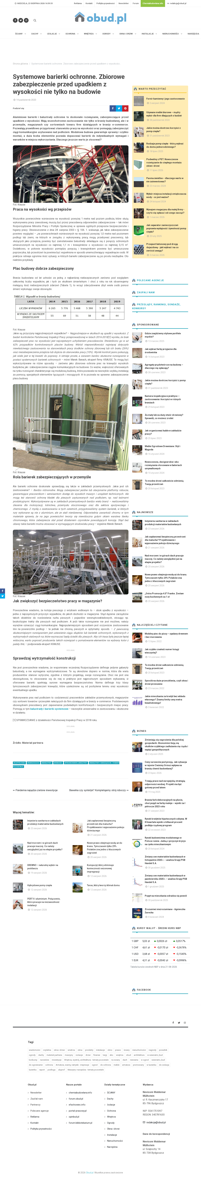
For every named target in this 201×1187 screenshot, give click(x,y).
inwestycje (56, 1060)
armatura (126, 1065)
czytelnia (47, 1050)
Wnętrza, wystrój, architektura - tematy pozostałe (86, 1060)
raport (42, 1070)
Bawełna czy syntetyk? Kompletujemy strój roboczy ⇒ (98, 790)
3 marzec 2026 (157, 255)
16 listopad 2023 (156, 357)
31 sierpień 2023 (156, 811)
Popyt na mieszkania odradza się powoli (166, 896)
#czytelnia (19, 763)
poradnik (163, 1050)
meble (116, 1065)
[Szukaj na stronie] (34, 20)
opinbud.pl (74, 1116)
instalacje (100, 1050)
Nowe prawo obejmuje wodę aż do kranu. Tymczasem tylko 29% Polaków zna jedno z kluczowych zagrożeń (166, 577)
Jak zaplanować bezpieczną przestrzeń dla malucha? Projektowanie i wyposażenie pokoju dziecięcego (165, 540)
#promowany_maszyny (76, 763)
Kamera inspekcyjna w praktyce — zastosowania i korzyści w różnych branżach (163, 399)
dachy (41, 1055)
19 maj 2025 (154, 792)
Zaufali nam (145, 292)
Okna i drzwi (113, 1128)
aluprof (61, 1070)
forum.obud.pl (76, 1098)
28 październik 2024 (160, 120)
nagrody (152, 1050)
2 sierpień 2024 (157, 103)
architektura (139, 1055)
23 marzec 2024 (158, 186)
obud (128, 1055)
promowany (138, 1065)
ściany (127, 1050)
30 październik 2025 (158, 900)
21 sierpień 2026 (98, 835)
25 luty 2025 (156, 236)
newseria (134, 1060)
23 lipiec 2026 (155, 773)
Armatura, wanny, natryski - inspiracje (72, 1065)
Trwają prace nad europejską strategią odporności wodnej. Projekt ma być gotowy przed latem (165, 784)
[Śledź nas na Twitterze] (20, 20)
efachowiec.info (77, 1104)
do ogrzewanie (36, 1065)
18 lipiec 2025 (156, 151)
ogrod (95, 1065)
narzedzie (44, 1060)
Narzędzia (112, 1147)
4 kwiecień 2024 (156, 917)
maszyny (69, 1055)
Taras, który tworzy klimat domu (103, 885)
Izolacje (111, 1104)
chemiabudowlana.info (80, 1092)
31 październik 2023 (160, 135)
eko (111, 1055)
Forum (136, 3)
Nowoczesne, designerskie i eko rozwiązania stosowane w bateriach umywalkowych (163, 465)
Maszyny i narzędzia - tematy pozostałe (86, 1070)
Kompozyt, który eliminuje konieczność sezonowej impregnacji (100, 868)
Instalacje (112, 1134)
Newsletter (124, 3)
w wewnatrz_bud (155, 1055)
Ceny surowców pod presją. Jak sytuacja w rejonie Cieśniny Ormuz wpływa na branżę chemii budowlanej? (166, 765)
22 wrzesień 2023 (157, 830)
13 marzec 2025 (156, 341)
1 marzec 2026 (157, 217)
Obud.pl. (90, 1172)
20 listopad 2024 (156, 848)
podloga (51, 1070)
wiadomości (34, 1050)
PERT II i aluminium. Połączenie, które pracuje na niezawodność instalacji (43, 902)
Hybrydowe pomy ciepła (39, 885)
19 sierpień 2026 (39, 873)
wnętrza (119, 1055)
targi (105, 1055)
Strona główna (20, 63)
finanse (96, 1055)
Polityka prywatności (105, 3)
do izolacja (164, 1065)
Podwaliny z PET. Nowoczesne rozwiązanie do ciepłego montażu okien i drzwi (164, 162)
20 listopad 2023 (156, 488)
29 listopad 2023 (156, 407)
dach (125, 1060)
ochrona (49, 1065)
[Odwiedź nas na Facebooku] (15, 20)
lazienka (32, 1070)
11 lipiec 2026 (156, 170)
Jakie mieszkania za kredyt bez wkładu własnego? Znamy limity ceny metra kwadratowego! (165, 699)
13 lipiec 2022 (155, 641)
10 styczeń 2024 (156, 473)
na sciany (115, 1060)
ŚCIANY (111, 1092)
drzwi (88, 1055)
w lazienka (151, 1065)
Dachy (110, 1098)
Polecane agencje (150, 280)
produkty (89, 1050)
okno (110, 1050)
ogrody (32, 1055)
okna (80, 1050)
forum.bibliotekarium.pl (80, 1122)
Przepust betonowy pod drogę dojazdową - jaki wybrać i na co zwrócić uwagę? (162, 247)
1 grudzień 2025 (156, 886)
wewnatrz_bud (158, 1060)
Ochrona (111, 1110)
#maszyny (47, 763)
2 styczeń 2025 (155, 754)
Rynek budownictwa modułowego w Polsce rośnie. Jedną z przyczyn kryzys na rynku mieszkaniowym (165, 841)
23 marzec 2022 (156, 688)
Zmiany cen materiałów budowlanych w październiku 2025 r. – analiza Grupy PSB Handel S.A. (166, 878)
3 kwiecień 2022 (156, 707)
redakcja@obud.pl (177, 3)
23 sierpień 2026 (39, 828)
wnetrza (71, 1050)
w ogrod (145, 1060)
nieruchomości (139, 1050)
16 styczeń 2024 (156, 454)
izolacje (79, 1055)
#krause (58, 763)
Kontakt (89, 3)
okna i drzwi (59, 1050)
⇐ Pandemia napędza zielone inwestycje (35, 790)
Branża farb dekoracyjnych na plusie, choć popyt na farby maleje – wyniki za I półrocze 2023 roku (165, 803)
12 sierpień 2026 (98, 876)
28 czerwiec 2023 (157, 372)
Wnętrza (111, 1116)
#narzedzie (33, 763)
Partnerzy (35, 1104)
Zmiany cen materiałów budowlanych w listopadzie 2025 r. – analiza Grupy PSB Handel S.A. (165, 860)
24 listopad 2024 (158, 201)
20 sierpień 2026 (39, 854)
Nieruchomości (115, 1140)
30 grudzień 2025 (156, 867)
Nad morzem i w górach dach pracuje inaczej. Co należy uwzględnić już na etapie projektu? (44, 846)
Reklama (78, 3)
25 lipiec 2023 (155, 438)
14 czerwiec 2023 (157, 657)
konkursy (33, 1060)
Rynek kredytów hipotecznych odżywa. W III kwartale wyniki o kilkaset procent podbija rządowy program (166, 822)
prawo (118, 1050)
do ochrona (105, 1065)
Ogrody (110, 1122)
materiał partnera (54, 1055)
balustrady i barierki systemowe (49, 708)
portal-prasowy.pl (78, 1110)
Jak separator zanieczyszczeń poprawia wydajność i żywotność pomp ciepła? (166, 228)
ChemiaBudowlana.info (153, 3)
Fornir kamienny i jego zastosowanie (165, 98)
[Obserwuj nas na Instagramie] (26, 20)
